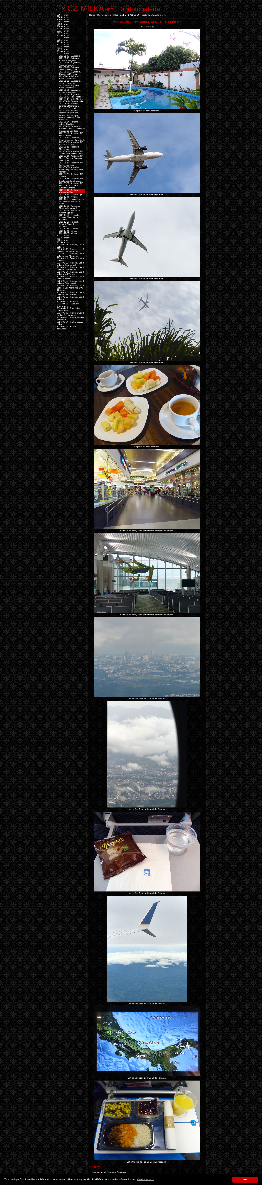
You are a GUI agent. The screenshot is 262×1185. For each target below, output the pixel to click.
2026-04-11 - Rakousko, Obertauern (68, 305)
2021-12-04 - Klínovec (68, 197)
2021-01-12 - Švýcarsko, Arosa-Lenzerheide (70, 82)
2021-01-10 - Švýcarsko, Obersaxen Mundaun (70, 73)
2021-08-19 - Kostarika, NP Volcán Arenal (71, 134)
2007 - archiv (63, 22)
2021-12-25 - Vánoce (68, 233)
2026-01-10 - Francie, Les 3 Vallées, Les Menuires (70, 255)
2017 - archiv (63, 44)
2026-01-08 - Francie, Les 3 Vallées (70, 245)
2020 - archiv (63, 51)
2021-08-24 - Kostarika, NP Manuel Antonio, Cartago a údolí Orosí (71, 158)
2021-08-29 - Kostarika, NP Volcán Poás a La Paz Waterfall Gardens (71, 185)
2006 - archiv (63, 19)
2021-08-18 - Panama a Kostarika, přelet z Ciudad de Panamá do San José (72, 128)
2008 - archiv (63, 24)
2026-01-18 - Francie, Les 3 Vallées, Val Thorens (70, 293)
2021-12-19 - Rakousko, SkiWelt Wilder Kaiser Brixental (69, 224)
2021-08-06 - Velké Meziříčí (71, 97)
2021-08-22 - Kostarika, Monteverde (69, 148)
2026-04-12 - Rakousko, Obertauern (68, 309)
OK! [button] (245, 1179)
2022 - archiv (63, 235)
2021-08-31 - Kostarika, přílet (72, 194)
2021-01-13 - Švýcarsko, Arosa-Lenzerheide (70, 86)
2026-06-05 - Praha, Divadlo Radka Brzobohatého (70, 314)
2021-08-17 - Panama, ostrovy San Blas (69, 123)
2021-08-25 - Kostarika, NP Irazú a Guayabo (71, 164)
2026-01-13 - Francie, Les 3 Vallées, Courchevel (70, 268)
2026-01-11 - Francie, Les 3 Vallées (70, 259)
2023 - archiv (63, 238)
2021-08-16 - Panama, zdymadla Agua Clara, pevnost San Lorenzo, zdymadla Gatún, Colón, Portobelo (69, 115)
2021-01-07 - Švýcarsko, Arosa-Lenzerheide (70, 59)
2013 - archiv (63, 35)
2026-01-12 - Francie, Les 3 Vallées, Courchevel (70, 264)
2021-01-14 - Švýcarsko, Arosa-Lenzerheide (70, 91)
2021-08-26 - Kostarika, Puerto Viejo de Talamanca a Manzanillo (71, 169)
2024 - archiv (63, 240)
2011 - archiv (63, 31)
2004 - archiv (63, 15)
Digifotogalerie (139, 9)
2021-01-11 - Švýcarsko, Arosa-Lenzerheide (70, 77)
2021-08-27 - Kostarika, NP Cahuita (71, 175)
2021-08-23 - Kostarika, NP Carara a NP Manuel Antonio (71, 152)
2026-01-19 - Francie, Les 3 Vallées (70, 298)
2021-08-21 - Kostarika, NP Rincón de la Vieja (71, 143)
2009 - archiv (63, 26)
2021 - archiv (119, 15)
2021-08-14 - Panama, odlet (71, 101)
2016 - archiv (63, 42)
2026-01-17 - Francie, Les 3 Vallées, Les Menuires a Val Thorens (70, 287)
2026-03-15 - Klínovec (67, 301)
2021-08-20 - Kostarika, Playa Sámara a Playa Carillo (72, 139)
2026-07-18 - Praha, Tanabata (66, 327)
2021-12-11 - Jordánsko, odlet (72, 199)
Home (92, 15)
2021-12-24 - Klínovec (68, 229)
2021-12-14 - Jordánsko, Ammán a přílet (69, 211)
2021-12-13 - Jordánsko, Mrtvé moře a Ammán (69, 207)
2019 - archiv (63, 49)
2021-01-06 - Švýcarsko (69, 56)
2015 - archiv (63, 40)
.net (90, 8)
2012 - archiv (63, 33)
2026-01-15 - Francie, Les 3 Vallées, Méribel (70, 277)
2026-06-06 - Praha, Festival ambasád (70, 318)
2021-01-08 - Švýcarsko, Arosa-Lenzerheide (70, 64)
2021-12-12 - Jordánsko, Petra (69, 202)
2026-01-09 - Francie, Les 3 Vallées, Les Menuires (70, 250)
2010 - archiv (63, 28)
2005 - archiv (63, 17)
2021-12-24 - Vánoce (68, 231)
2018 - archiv (63, 47)
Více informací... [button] (145, 1179)
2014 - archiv (63, 38)
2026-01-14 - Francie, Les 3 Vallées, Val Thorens (70, 273)
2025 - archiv (63, 242)
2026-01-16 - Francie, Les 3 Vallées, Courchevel (70, 282)
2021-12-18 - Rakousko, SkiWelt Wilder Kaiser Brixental (69, 217)
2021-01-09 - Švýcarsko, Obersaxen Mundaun (70, 68)
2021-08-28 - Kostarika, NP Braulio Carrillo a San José (71, 180)
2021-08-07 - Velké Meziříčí (71, 99)
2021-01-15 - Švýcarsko (69, 94)
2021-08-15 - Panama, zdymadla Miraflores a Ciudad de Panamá (69, 105)
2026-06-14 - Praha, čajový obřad (70, 323)
